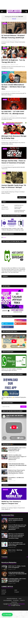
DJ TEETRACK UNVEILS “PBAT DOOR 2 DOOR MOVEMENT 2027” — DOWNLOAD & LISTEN (17, 449)
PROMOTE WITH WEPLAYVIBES (18, 207)
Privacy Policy (14, 602)
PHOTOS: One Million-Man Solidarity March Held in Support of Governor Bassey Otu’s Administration (17, 457)
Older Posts (21, 197)
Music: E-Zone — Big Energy (15, 550)
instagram (16, 592)
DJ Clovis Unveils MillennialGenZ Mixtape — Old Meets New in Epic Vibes (13, 87)
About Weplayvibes (7, 600)
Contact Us (22, 600)
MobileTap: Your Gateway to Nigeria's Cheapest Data (11, 502)
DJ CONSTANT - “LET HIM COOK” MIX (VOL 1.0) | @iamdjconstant (12, 113)
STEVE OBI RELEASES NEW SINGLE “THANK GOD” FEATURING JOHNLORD (17, 464)
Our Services (15, 600)
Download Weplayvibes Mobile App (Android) (19, 211)
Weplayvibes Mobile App (12, 598)
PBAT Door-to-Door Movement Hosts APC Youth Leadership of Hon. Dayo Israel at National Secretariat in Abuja (16, 536)
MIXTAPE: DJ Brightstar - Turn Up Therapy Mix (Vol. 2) (13, 61)
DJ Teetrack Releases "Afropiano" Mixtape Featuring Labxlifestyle (13, 36)
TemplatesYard (18, 608)
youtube (3, 593)
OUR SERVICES (4, 207)
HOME (2, 205)
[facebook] (7, 327)
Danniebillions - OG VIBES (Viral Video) (16, 478)
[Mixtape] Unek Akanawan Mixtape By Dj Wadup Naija (13, 137)
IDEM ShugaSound (6, 140)
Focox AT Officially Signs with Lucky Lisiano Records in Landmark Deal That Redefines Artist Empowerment (17, 527)
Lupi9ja (4, 165)
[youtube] (20, 323)
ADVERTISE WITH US (18, 205)
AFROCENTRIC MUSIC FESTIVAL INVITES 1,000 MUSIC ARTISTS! (15, 519)
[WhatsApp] (7, 320)
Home (20, 598)
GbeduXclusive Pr (6, 64)
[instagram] (20, 320)
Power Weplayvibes (7, 40)
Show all (14, 18)
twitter (15, 590)
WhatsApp (3, 592)
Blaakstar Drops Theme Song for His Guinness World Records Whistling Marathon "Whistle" (16, 471)
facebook (3, 590)
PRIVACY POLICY (5, 209)
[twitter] (7, 323)
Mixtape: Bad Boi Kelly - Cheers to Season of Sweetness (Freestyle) (13, 162)
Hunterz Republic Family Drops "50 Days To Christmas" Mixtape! (13, 186)
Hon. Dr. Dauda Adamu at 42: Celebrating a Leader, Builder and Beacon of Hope (16, 544)
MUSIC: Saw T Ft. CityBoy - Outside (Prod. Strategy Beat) (16, 566)
